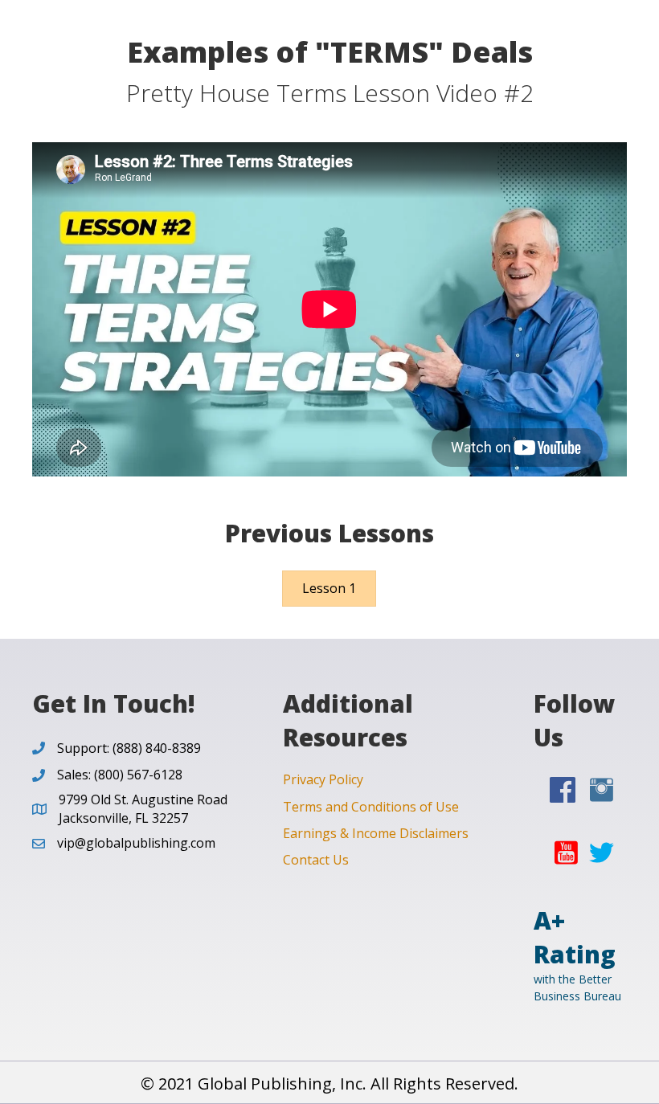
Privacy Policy (323, 779)
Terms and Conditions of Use (371, 807)
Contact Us (316, 860)
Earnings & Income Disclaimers (376, 833)
